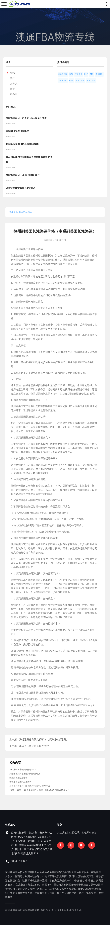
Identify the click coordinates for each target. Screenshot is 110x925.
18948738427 (19, 860)
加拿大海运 (91, 81)
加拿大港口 (62, 81)
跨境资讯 (13, 212)
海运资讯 (23, 212)
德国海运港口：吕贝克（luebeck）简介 (26, 118)
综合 (12, 73)
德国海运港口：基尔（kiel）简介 (23, 175)
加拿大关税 (62, 74)
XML (79, 910)
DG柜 (71, 81)
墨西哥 (14, 94)
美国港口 (99, 74)
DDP (86, 74)
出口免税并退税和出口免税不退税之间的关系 (29, 786)
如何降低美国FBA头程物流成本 (22, 144)
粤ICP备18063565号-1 (63, 910)
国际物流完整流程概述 (17, 131)
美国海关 (78, 74)
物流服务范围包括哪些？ (20, 782)
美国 (12, 78)
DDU (92, 74)
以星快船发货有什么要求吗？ (21, 188)
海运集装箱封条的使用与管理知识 (24, 773)
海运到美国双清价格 (18, 778)
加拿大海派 (80, 81)
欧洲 (12, 88)
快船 (71, 74)
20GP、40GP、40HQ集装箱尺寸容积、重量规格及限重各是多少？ (39, 790)
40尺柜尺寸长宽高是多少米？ (22, 769)
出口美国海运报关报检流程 (34, 745)
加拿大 (14, 83)
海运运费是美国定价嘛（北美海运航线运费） (43, 739)
